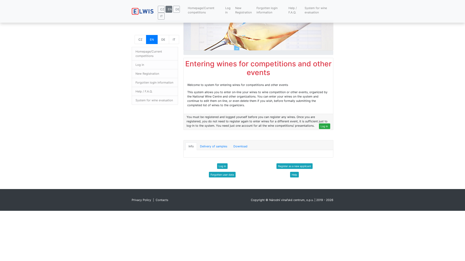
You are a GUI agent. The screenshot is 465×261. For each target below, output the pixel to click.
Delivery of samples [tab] (213, 146)
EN (170, 9)
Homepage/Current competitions (203, 10)
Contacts (162, 200)
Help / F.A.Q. (292, 10)
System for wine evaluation (316, 10)
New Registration (243, 10)
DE (177, 9)
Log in (228, 10)
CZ (162, 9)
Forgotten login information (267, 10)
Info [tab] (191, 146)
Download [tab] (240, 146)
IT (161, 16)
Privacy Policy (141, 200)
